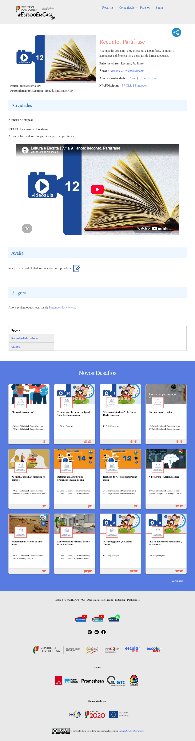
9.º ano (154, 78)
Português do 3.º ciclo (62, 307)
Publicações (133, 599)
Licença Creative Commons (131, 730)
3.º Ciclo (127, 85)
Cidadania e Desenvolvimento (126, 71)
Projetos (145, 7)
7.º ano (132, 78)
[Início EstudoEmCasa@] (35, 8)
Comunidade (126, 7)
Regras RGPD (71, 599)
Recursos (107, 7)
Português (141, 85)
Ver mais (176, 581)
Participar (120, 599)
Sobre (58, 599)
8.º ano (143, 78)
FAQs (82, 599)
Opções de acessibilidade (100, 599)
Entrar (159, 7)
